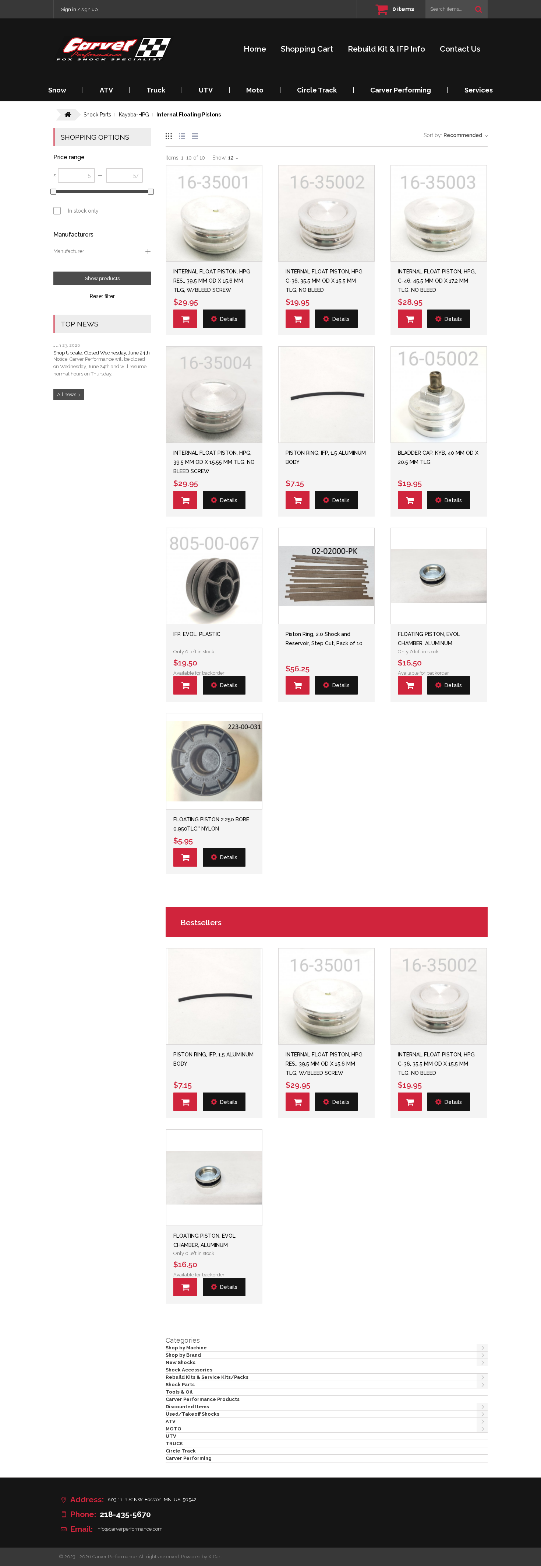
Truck (155, 90)
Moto (255, 90)
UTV (206, 90)
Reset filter (102, 296)
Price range (69, 157)
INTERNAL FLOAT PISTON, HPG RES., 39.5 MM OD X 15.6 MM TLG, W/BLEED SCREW (211, 281)
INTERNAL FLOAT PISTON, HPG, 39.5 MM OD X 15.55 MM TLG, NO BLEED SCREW (214, 462)
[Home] (113, 48)
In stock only (83, 211)
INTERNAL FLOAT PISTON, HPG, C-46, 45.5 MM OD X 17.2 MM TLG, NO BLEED (437, 281)
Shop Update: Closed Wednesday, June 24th (101, 353)
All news (66, 394)
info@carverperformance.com (129, 1529)
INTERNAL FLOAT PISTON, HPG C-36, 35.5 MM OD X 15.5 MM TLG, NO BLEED (324, 281)
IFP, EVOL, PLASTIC (196, 634)
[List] (182, 135)
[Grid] (169, 135)
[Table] (195, 135)
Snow (57, 90)
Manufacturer (68, 251)
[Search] (479, 9)
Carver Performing (400, 90)
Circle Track (317, 90)
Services (478, 90)
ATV (106, 90)
